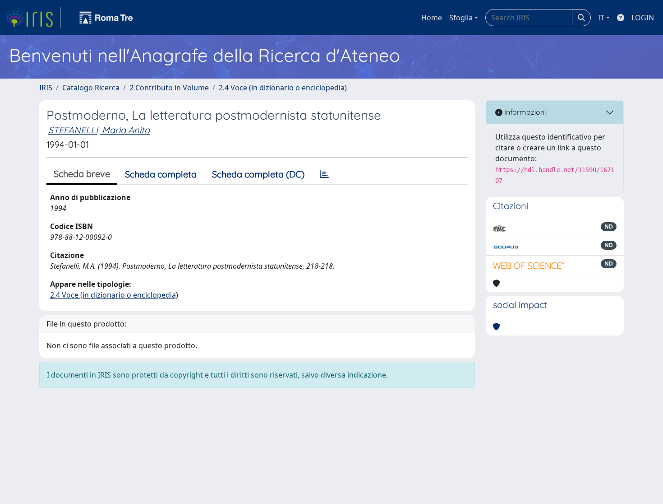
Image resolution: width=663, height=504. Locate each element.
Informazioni (524, 112)
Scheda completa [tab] (161, 174)
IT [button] (601, 18)
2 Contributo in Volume (169, 88)
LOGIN (642, 18)
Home (431, 18)
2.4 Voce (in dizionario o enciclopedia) (283, 88)
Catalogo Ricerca (91, 88)
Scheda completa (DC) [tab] (258, 174)
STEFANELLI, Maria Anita (99, 129)
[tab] (324, 174)
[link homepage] (32, 17)
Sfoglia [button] (461, 18)
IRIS (45, 88)
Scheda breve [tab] (82, 173)
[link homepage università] (106, 17)
